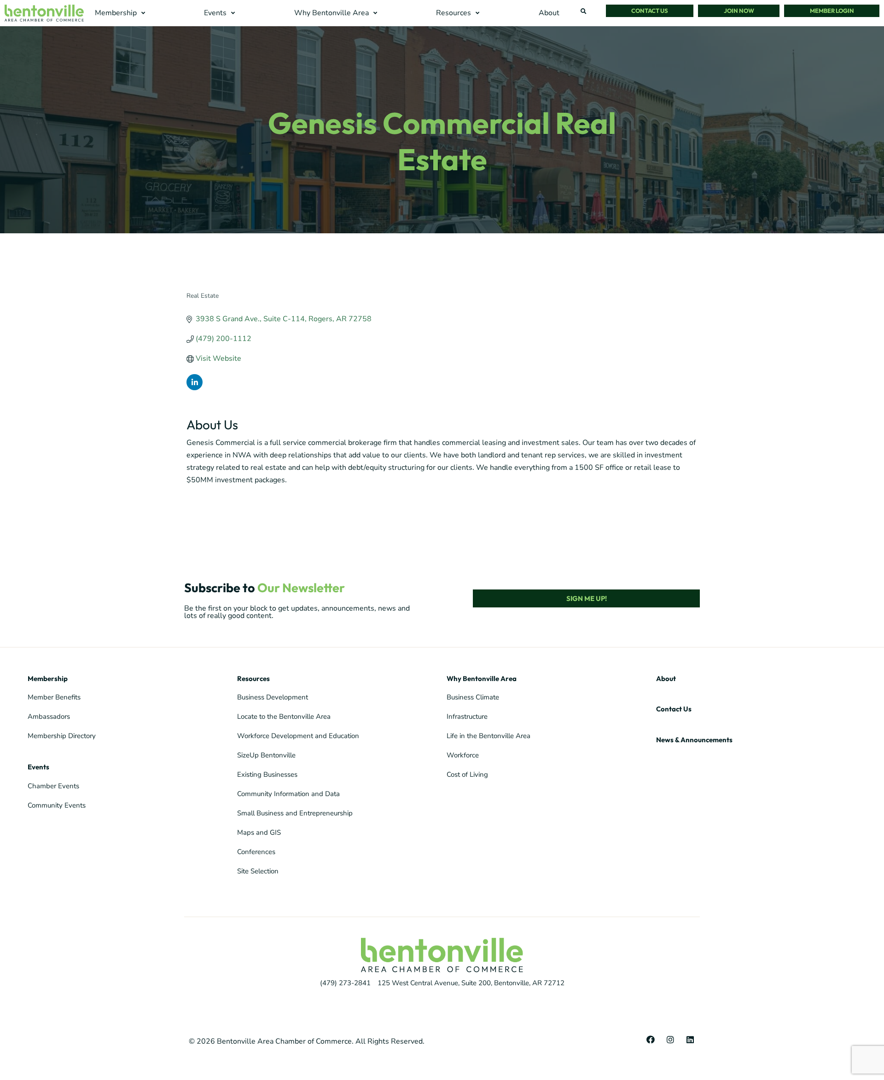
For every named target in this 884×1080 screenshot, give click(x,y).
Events (38, 766)
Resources (253, 678)
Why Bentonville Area (482, 678)
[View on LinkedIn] (194, 388)
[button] (121, 13)
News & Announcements (694, 739)
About (666, 678)
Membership (48, 678)
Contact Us (674, 709)
